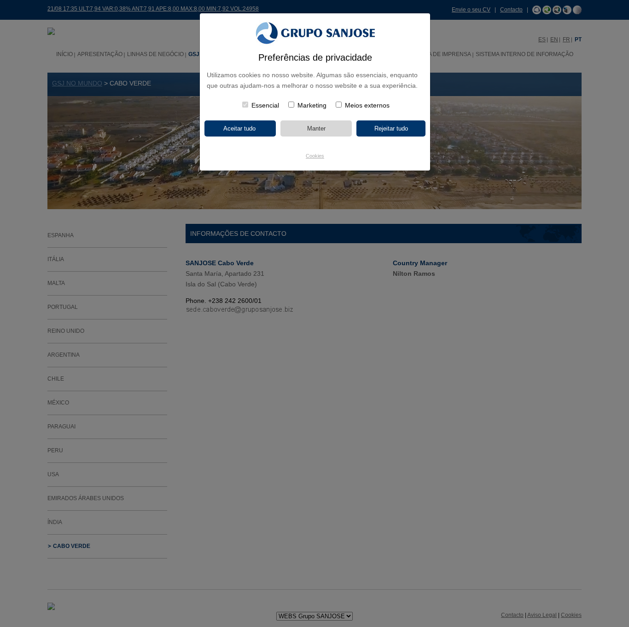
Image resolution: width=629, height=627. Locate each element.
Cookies (315, 156)
